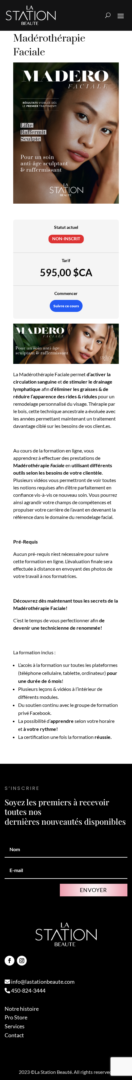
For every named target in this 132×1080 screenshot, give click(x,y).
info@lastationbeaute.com (42, 981)
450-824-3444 (27, 990)
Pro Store (16, 1017)
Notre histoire (22, 1008)
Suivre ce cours (66, 306)
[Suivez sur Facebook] (9, 961)
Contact (14, 1035)
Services (15, 1026)
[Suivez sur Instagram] (22, 961)
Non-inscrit (66, 238)
